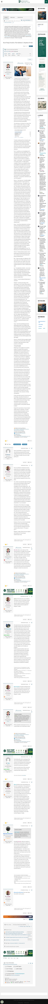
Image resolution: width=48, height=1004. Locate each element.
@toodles (16, 549)
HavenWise (24, 775)
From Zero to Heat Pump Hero (20, 433)
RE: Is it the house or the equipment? (42, 269)
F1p (41, 292)
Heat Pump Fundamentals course (23, 436)
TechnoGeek (8, 628)
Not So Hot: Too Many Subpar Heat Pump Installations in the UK (18, 934)
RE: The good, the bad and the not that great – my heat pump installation (43, 241)
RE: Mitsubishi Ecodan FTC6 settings (42, 283)
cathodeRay (40, 324)
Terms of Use (26, 1002)
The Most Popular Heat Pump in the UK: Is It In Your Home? (17, 937)
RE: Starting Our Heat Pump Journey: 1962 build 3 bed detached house (43, 256)
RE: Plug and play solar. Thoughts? (42, 132)
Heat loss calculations (15, 975)
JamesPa (42, 139)
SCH (41, 264)
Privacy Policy (20, 1002)
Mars (8, 69)
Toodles (11, 51)
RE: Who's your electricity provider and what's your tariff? (42, 160)
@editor (15, 598)
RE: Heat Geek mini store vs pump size (42, 144)
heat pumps (24, 444)
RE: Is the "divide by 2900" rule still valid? (43, 227)
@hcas (15, 784)
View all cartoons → (40, 110)
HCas (8, 763)
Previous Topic (23, 926)
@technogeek (16, 686)
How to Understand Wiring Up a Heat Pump (14, 933)
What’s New (12, 17)
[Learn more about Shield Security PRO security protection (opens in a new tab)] (2, 1001)
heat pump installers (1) (14, 943)
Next (30, 46)
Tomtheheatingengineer (19, 973)
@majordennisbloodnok (18, 892)
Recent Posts (20, 17)
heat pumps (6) (22, 943)
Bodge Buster (17, 434)
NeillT (44, 328)
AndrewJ (42, 127)
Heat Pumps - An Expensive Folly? (12, 940)
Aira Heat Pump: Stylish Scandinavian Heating (15, 931)
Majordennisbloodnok (8, 833)
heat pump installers (17, 444)
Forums (6, 17)
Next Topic (28, 926)
